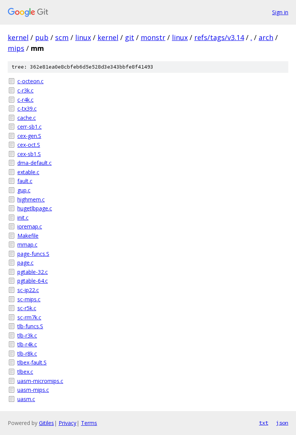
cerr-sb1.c (29, 126)
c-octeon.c (30, 81)
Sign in (280, 12)
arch (266, 37)
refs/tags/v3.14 (219, 37)
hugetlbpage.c (34, 208)
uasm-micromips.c (40, 381)
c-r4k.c (25, 99)
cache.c (26, 117)
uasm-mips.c (33, 389)
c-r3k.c (25, 90)
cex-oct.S (28, 144)
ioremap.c (29, 226)
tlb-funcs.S (30, 326)
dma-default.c (34, 162)
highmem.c (31, 199)
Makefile (28, 235)
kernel (18, 37)
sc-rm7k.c (29, 317)
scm (62, 37)
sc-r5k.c (26, 308)
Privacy (67, 423)
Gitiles (46, 423)
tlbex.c (25, 371)
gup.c (23, 190)
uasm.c (26, 399)
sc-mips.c (28, 299)
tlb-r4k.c (27, 344)
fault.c (24, 181)
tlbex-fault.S (32, 362)
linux (83, 37)
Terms (89, 423)
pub (42, 37)
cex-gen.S (29, 135)
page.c (25, 262)
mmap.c (27, 244)
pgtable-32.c (32, 271)
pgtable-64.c (32, 280)
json (282, 422)
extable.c (28, 172)
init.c (23, 217)
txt (263, 422)
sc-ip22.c (28, 290)
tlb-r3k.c (27, 335)
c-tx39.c (27, 108)
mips (16, 48)
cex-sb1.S (29, 154)
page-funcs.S (33, 253)
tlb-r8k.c (27, 353)
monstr (153, 37)
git (129, 37)
